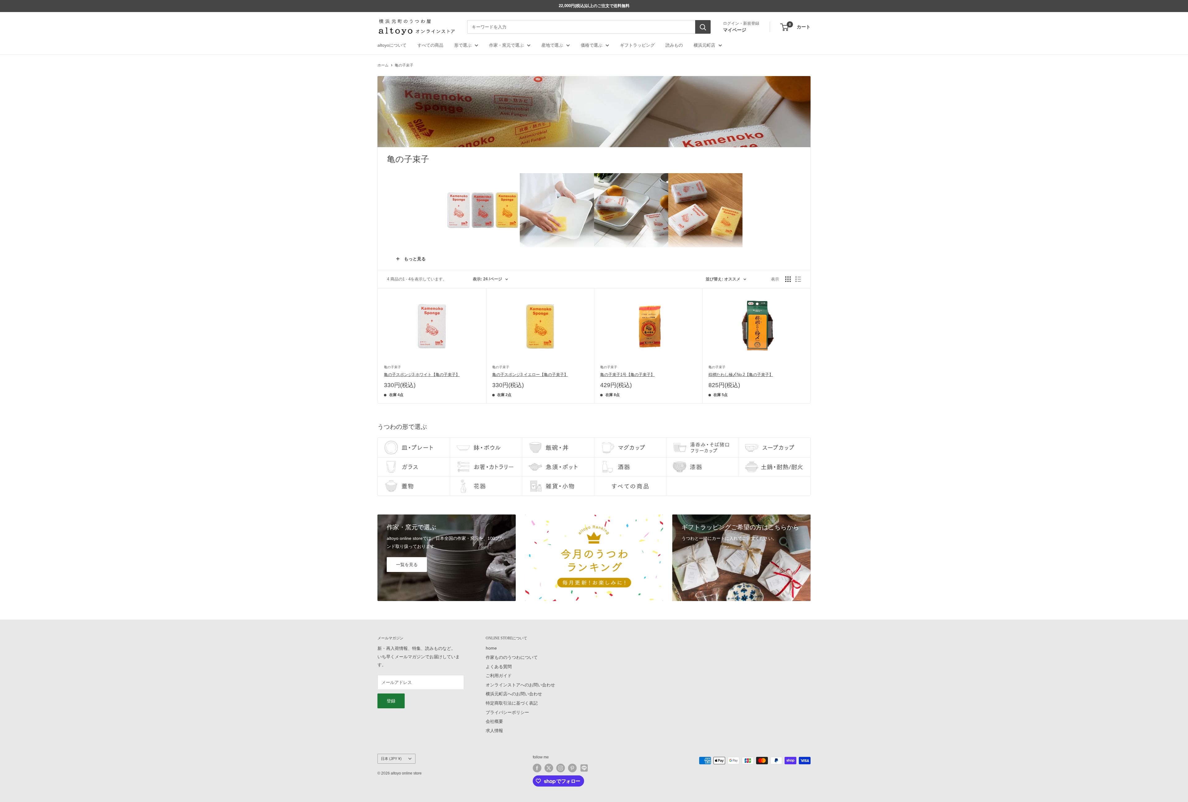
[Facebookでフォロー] (537, 768)
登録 (391, 700)
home (491, 648)
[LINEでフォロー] (584, 768)
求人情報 (494, 730)
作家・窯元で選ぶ (506, 45)
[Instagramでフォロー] (560, 768)
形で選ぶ (462, 45)
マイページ (734, 29)
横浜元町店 (704, 45)
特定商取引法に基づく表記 (512, 703)
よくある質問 (499, 666)
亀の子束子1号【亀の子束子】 (627, 374)
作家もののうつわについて (512, 657)
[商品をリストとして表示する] (798, 279)
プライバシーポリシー (507, 712)
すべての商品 (430, 45)
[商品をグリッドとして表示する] (788, 279)
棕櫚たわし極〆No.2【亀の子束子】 (740, 374)
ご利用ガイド (499, 675)
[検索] (703, 27)
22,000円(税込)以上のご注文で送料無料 (594, 5)
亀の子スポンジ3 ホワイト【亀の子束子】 (422, 374)
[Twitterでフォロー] (548, 768)
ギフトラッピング (637, 45)
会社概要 (494, 721)
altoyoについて (392, 45)
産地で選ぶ (552, 45)
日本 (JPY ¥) (391, 759)
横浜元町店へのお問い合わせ (514, 693)
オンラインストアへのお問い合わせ (520, 684)
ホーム (383, 65)
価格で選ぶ (591, 45)
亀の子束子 (404, 65)
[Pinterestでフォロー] (572, 768)
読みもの (674, 45)
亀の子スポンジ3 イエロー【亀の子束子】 (530, 374)
